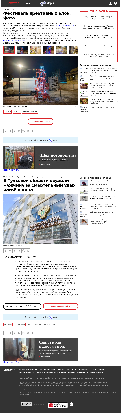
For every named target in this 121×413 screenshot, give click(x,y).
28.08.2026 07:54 (9, 177)
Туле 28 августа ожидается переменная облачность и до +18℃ (99, 36)
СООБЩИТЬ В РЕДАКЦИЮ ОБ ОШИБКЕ (90, 372)
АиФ (7, 107)
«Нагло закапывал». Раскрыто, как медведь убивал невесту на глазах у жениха (103, 109)
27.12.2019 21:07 (8, 9)
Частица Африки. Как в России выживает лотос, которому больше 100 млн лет (103, 206)
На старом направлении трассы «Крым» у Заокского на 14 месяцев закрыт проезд (99, 46)
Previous (8, 76)
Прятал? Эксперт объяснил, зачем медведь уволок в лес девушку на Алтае (102, 78)
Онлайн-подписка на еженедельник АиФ (73, 369)
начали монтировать (64, 26)
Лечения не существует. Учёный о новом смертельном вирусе (102, 197)
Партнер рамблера (39, 404)
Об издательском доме (28, 369)
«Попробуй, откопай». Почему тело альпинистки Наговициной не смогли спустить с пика (103, 183)
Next (73, 76)
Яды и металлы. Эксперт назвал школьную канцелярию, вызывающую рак (101, 221)
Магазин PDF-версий (47, 369)
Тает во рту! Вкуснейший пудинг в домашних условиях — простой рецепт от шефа (102, 85)
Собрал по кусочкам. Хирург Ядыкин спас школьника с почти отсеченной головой (103, 70)
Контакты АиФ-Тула (26, 372)
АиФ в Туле (21, 245)
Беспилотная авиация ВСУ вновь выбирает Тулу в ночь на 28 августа (98, 27)
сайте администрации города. (18, 40)
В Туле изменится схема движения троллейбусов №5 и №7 (99, 55)
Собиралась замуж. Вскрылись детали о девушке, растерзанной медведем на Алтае (102, 214)
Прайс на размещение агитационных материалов (56, 372)
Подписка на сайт (98, 369)
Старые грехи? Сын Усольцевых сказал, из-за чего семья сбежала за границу (103, 93)
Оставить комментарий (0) (40, 121)
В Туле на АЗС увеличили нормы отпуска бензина (98, 18)
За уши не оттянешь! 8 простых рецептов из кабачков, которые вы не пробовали (104, 101)
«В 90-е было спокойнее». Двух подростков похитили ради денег (102, 189)
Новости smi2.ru (11, 170)
